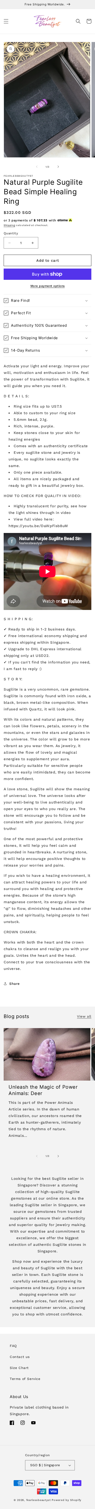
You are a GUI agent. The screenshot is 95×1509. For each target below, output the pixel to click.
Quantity (11, 233)
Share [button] (14, 984)
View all (84, 1016)
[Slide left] (36, 166)
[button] (6, 21)
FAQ (13, 1346)
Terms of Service (25, 1379)
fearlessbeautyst (38, 1500)
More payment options (47, 286)
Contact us (20, 1357)
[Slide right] (58, 166)
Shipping (9, 225)
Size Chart (19, 1368)
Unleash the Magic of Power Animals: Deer (43, 1090)
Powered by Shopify (66, 1500)
